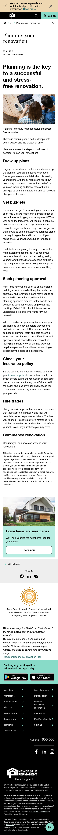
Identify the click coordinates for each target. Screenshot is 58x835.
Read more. (29, 8)
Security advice (41, 690)
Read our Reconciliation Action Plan (22, 656)
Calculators (39, 713)
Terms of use (10, 730)
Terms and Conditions (39, 811)
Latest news (10, 719)
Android (10, 824)
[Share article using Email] (36, 576)
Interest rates (10, 701)
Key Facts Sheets (42, 719)
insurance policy (17, 375)
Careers (8, 707)
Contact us (9, 696)
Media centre (10, 713)
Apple (51, 822)
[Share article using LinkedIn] (29, 576)
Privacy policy (40, 696)
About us (8, 690)
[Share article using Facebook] (22, 576)
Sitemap (38, 725)
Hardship (8, 725)
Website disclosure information (39, 704)
